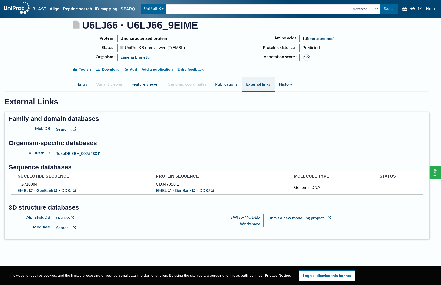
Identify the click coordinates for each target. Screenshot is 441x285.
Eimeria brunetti (135, 57)
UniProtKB (152, 9)
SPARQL (129, 9)
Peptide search (77, 9)
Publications (226, 84)
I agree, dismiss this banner (327, 276)
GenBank (44, 191)
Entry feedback (190, 69)
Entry (83, 84)
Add (133, 69)
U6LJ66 (63, 218)
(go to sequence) (322, 38)
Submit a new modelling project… (296, 218)
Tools (84, 69)
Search (389, 9)
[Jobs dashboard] (404, 9)
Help (430, 9)
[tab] (83, 84)
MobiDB (42, 129)
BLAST (39, 9)
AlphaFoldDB (38, 217)
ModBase (41, 227)
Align (55, 9)
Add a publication (157, 69)
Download (111, 69)
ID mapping (106, 9)
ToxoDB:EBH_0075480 (76, 154)
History (285, 84)
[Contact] (420, 9)
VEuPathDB (39, 153)
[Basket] (412, 9)
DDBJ (66, 191)
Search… (64, 129)
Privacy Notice (277, 275)
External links (258, 84)
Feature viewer (145, 84)
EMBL (23, 191)
